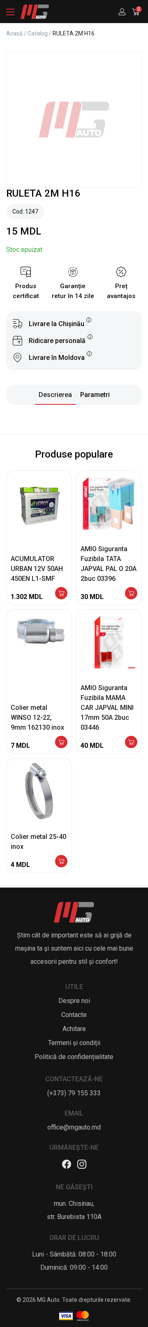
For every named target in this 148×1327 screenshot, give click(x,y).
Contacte (74, 1015)
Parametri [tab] (95, 395)
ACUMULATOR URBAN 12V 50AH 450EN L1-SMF (37, 568)
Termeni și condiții (74, 1043)
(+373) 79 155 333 (74, 1093)
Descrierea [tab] (55, 395)
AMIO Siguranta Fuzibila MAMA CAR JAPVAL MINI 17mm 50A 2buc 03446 (107, 707)
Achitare (74, 1029)
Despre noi (74, 1001)
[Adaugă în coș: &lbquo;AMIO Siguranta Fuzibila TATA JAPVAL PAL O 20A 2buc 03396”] (131, 594)
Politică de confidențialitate (74, 1057)
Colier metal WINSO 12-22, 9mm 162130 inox (37, 717)
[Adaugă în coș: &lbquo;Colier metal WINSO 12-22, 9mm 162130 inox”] (61, 742)
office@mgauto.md (74, 1127)
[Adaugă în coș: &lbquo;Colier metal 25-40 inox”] (61, 862)
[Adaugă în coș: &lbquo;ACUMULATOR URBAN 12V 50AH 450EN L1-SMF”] (61, 594)
